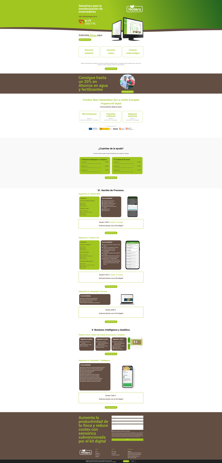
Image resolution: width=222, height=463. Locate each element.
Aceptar (126, 461)
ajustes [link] (114, 461)
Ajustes (132, 461)
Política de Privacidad (125, 431)
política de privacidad (128, 433)
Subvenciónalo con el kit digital (111, 226)
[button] (85, 39)
